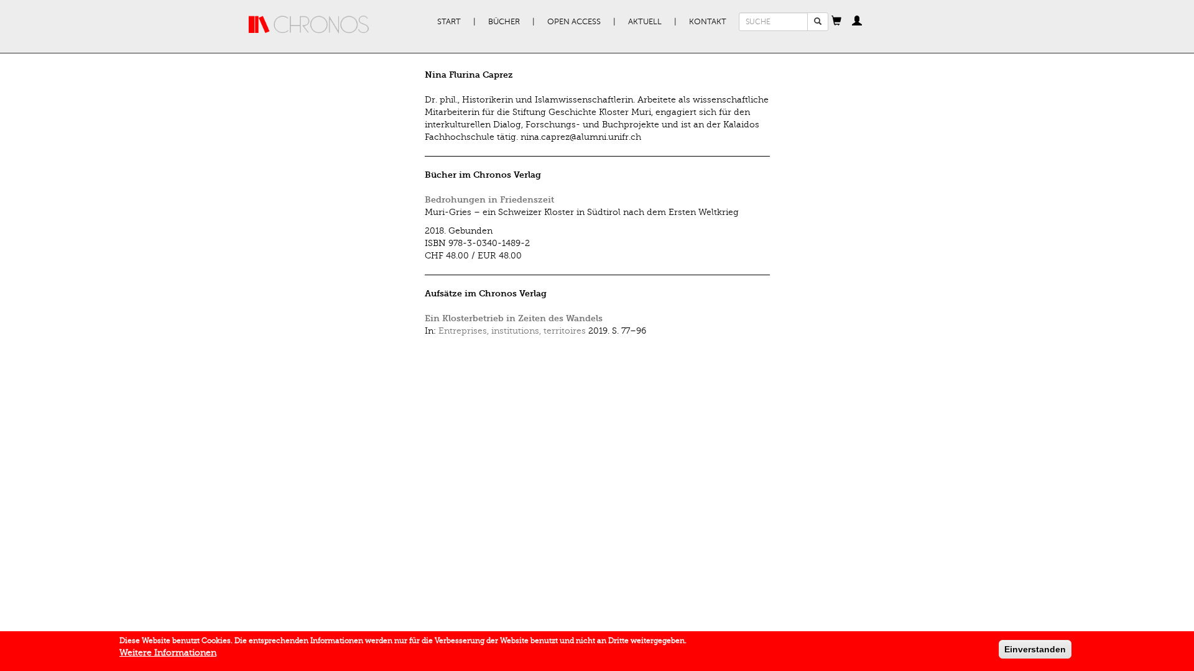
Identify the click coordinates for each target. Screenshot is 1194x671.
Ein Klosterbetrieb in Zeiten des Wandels (514, 318)
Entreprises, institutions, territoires (512, 331)
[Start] (309, 24)
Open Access (574, 21)
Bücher (504, 21)
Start (449, 21)
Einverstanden (1035, 649)
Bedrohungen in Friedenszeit (489, 199)
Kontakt (707, 21)
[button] (836, 21)
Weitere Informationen (167, 652)
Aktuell (645, 21)
